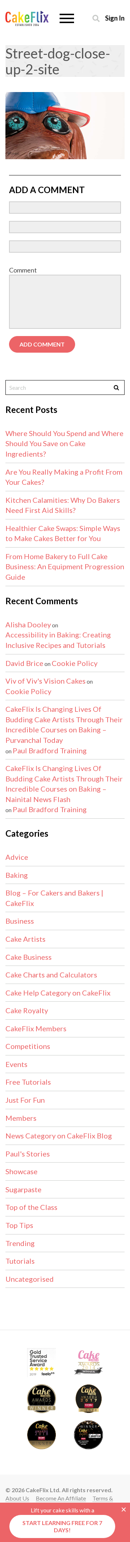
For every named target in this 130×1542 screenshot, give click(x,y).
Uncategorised (29, 1279)
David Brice (24, 663)
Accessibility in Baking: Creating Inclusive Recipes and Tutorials (58, 639)
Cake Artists (25, 939)
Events (16, 1064)
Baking (16, 875)
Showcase (21, 1171)
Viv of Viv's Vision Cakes (45, 680)
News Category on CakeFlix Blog (58, 1135)
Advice (16, 857)
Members (20, 1118)
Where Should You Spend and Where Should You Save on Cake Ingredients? (64, 443)
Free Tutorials (28, 1081)
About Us (17, 1498)
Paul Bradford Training (50, 750)
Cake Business (28, 957)
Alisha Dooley (28, 624)
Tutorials (20, 1260)
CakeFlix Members (35, 1028)
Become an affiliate (61, 1498)
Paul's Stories (27, 1153)
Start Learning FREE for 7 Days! (62, 1526)
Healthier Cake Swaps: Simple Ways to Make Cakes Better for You (62, 533)
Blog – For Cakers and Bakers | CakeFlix (54, 897)
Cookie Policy (75, 663)
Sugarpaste (23, 1189)
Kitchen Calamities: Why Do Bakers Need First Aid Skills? (62, 505)
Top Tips (19, 1225)
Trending (20, 1243)
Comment (23, 270)
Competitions (27, 1046)
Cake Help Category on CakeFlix (57, 992)
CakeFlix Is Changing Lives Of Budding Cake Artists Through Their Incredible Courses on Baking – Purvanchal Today (64, 724)
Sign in (115, 18)
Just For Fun (25, 1099)
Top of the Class (31, 1207)
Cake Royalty (26, 1010)
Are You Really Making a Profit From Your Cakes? (63, 477)
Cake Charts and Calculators (51, 974)
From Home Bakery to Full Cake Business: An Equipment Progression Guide (64, 566)
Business (19, 920)
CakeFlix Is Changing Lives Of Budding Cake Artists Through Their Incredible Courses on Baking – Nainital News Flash (64, 783)
